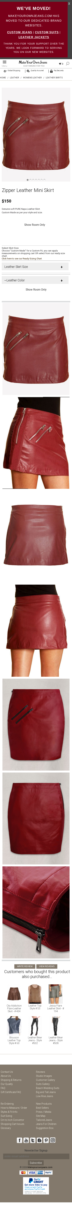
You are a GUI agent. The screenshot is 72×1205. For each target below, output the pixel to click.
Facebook (19, 1140)
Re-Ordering (7, 1103)
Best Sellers (42, 1107)
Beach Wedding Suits (47, 1088)
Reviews (40, 1071)
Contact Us (7, 1071)
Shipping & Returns (11, 1080)
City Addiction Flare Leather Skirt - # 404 (14, 1008)
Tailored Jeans (44, 1120)
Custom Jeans (19, 32)
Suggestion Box (44, 1128)
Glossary (6, 1128)
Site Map (40, 1115)
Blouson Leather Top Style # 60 (14, 1040)
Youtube (26, 1140)
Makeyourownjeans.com (40, 1167)
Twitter (32, 1140)
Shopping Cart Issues (12, 1124)
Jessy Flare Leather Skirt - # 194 (55, 1008)
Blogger (39, 1140)
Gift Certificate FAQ (11, 1092)
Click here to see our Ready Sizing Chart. (22, 258)
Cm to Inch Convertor (12, 1120)
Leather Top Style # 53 (34, 1007)
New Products (44, 1103)
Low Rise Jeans (44, 1096)
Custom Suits (47, 32)
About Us (6, 1076)
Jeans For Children (46, 1124)
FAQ (3, 1088)
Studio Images (44, 1076)
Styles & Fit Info (9, 1111)
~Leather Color (14, 280)
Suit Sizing (6, 1115)
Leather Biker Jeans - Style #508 (56, 1040)
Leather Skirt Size (16, 267)
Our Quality (7, 1084)
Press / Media (43, 1111)
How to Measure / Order (14, 1107)
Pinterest (46, 1140)
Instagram (52, 1140)
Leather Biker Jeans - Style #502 (35, 1040)
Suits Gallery (43, 1084)
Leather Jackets (34, 37)
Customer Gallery (45, 1080)
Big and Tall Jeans (46, 1092)
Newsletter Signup (36, 1150)
